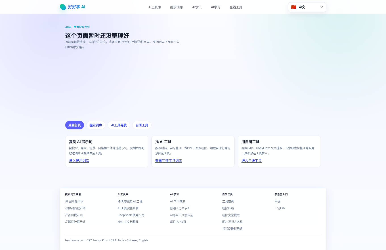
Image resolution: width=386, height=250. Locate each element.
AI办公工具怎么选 (181, 215)
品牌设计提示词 (75, 221)
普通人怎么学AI (180, 208)
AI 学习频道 (177, 201)
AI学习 (215, 7)
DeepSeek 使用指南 (130, 215)
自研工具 (142, 125)
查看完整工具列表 (168, 160)
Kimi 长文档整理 (127, 221)
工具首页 (228, 201)
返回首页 (74, 125)
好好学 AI (76, 6)
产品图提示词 (74, 215)
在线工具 (236, 7)
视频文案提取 (231, 215)
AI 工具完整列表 (127, 208)
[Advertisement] (199, 85)
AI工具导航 (119, 125)
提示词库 (176, 7)
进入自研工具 (251, 160)
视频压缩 (228, 208)
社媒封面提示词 (75, 208)
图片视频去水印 (232, 221)
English (280, 208)
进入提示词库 (79, 160)
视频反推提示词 (232, 228)
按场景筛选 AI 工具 (129, 201)
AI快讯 (196, 7)
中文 (278, 201)
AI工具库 (154, 7)
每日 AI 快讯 (178, 221)
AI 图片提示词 (74, 201)
